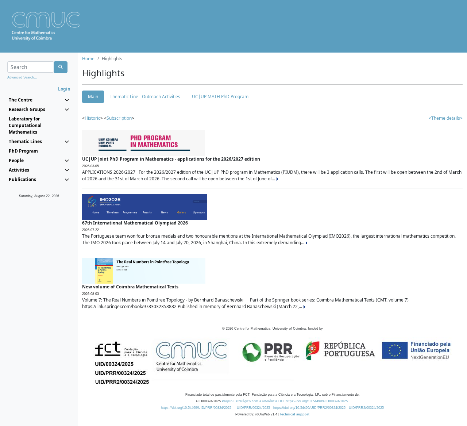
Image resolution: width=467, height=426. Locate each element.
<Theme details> (446, 118)
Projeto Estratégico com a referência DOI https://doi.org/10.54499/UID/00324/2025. (285, 401)
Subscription (119, 118)
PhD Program (23, 151)
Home (88, 58)
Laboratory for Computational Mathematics (25, 125)
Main (93, 96)
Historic (92, 118)
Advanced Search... (22, 77)
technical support (294, 414)
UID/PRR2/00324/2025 (366, 408)
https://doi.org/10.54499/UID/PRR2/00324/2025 (309, 408)
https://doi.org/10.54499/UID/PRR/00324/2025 (196, 408)
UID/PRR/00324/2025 (253, 408)
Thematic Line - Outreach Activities (145, 96)
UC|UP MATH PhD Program (220, 96)
